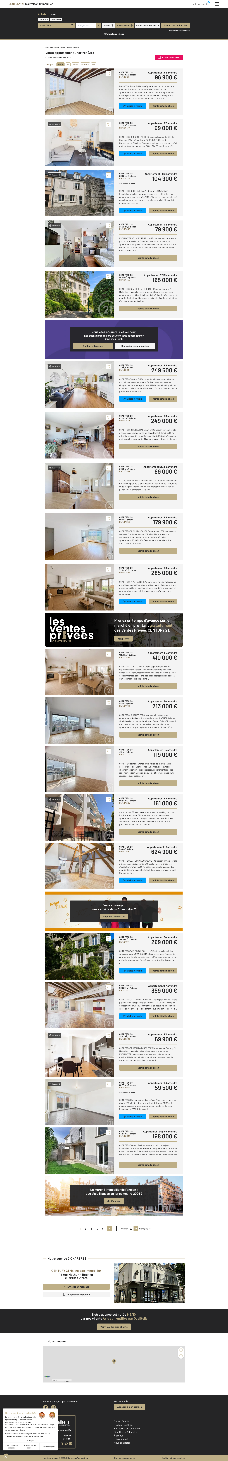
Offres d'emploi (122, 1421)
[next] (109, 1228)
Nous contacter (122, 1442)
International (121, 1439)
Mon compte (202, 4)
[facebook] (45, 1407)
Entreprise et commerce (127, 1428)
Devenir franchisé (123, 1424)
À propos (118, 1435)
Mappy (68, 1381)
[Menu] (217, 4)
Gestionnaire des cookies (173, 1458)
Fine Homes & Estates (125, 1432)
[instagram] (53, 1407)
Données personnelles (124, 1458)
